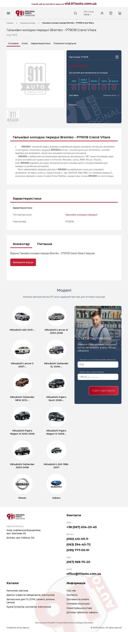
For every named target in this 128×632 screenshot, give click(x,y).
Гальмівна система (27, 23)
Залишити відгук (23, 262)
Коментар (21, 244)
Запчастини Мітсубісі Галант (49, 622)
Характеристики (40, 43)
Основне (13, 43)
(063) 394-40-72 (78, 544)
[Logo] (25, 13)
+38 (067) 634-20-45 (81, 527)
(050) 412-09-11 (77, 539)
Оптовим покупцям (78, 603)
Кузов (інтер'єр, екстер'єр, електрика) (29, 606)
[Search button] (75, 13)
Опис (25, 43)
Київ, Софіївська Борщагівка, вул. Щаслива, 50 (24, 532)
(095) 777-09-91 (77, 550)
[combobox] (111, 95)
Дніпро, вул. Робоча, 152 (20, 537)
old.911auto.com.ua (81, 3)
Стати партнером (103, 390)
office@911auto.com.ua (83, 574)
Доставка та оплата (77, 599)
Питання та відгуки (65, 43)
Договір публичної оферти (82, 612)
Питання (44, 244)
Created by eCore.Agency (18, 627)
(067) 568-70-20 (78, 562)
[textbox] (110, 95)
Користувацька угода (79, 608)
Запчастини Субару (73, 622)
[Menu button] (8, 13)
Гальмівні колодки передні (81, 214)
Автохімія (88, 622)
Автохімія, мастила (17, 590)
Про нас (71, 590)
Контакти (71, 595)
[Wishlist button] (117, 57)
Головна (10, 23)
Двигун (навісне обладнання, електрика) (30, 595)
